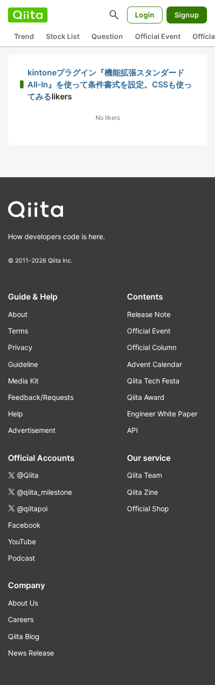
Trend (24, 36)
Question (107, 36)
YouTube (22, 541)
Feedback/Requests (41, 397)
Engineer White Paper (162, 413)
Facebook (24, 525)
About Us (23, 603)
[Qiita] (28, 14)
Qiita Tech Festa (153, 380)
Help (15, 413)
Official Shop (148, 508)
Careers (21, 619)
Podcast (21, 558)
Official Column (151, 347)
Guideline (23, 364)
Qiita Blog (24, 636)
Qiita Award (145, 397)
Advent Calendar (154, 364)
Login (144, 14)
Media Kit (23, 380)
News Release (31, 653)
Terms (18, 331)
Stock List (63, 36)
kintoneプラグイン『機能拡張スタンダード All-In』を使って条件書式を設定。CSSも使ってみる (110, 84)
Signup (186, 14)
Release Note (148, 314)
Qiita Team (144, 475)
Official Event (157, 36)
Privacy (20, 347)
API (132, 430)
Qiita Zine (142, 492)
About (18, 314)
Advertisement (32, 430)
